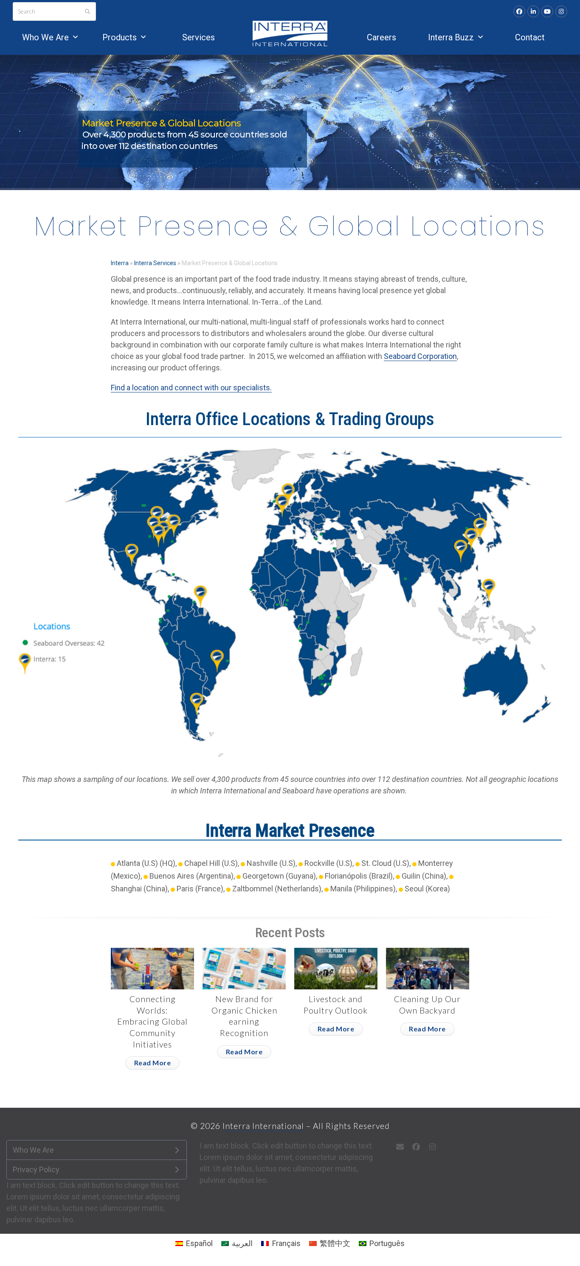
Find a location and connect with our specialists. (191, 387)
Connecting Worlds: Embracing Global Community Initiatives (152, 1021)
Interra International (263, 1126)
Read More (152, 1063)
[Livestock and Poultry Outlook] (335, 968)
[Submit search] (87, 11)
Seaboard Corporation (420, 356)
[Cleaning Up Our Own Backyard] (427, 968)
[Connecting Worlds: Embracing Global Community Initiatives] (152, 968)
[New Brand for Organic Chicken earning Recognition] (244, 968)
